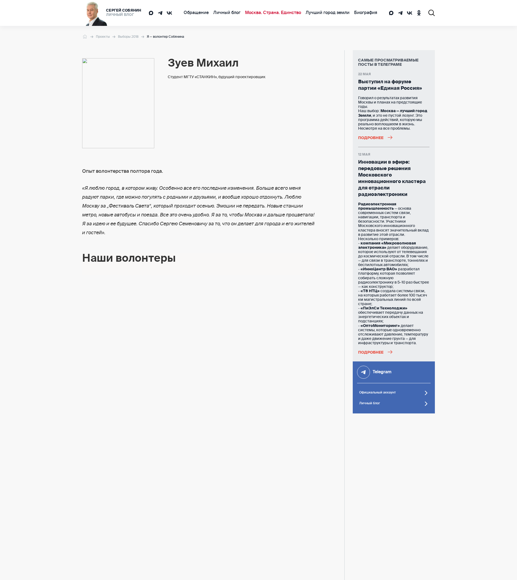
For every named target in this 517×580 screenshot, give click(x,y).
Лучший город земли (328, 13)
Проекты (103, 37)
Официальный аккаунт (377, 393)
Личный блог (226, 13)
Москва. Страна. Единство (273, 13)
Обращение (196, 13)
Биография (365, 13)
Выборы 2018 (128, 37)
